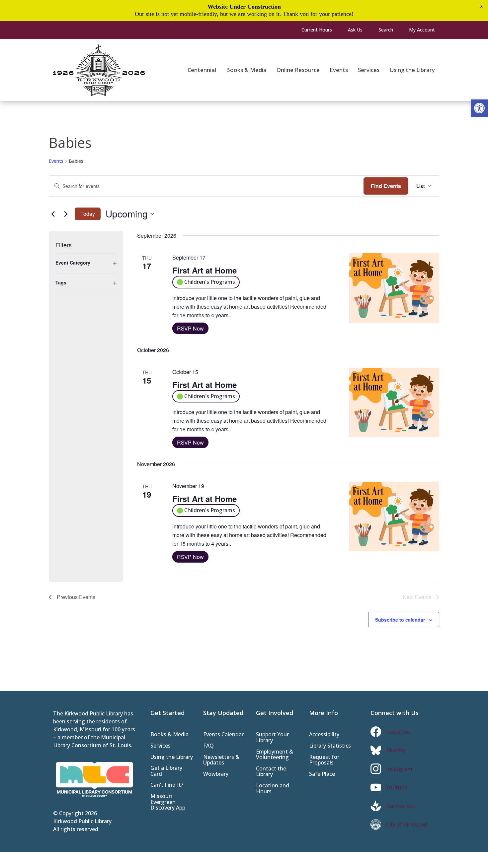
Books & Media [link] (169, 735)
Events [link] (56, 161)
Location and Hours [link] (272, 789)
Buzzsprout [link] (400, 806)
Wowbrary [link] (215, 774)
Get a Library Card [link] (166, 771)
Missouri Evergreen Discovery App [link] (167, 802)
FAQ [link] (208, 746)
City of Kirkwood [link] (406, 824)
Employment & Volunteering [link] (274, 755)
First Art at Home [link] (204, 270)
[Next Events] (66, 214)
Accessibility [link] (324, 735)
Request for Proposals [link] (324, 760)
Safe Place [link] (322, 774)
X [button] (481, 6)
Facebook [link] (398, 731)
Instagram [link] (399, 768)
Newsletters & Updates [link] (221, 760)
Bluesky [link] (396, 750)
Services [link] (160, 746)
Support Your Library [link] (272, 738)
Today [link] (87, 213)
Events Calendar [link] (223, 735)
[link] (479, 108)
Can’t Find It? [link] (166, 785)
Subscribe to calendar (400, 619)
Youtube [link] (396, 787)
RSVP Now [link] (190, 328)
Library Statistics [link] (330, 746)
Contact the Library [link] (271, 772)
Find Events (386, 186)
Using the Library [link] (171, 757)
